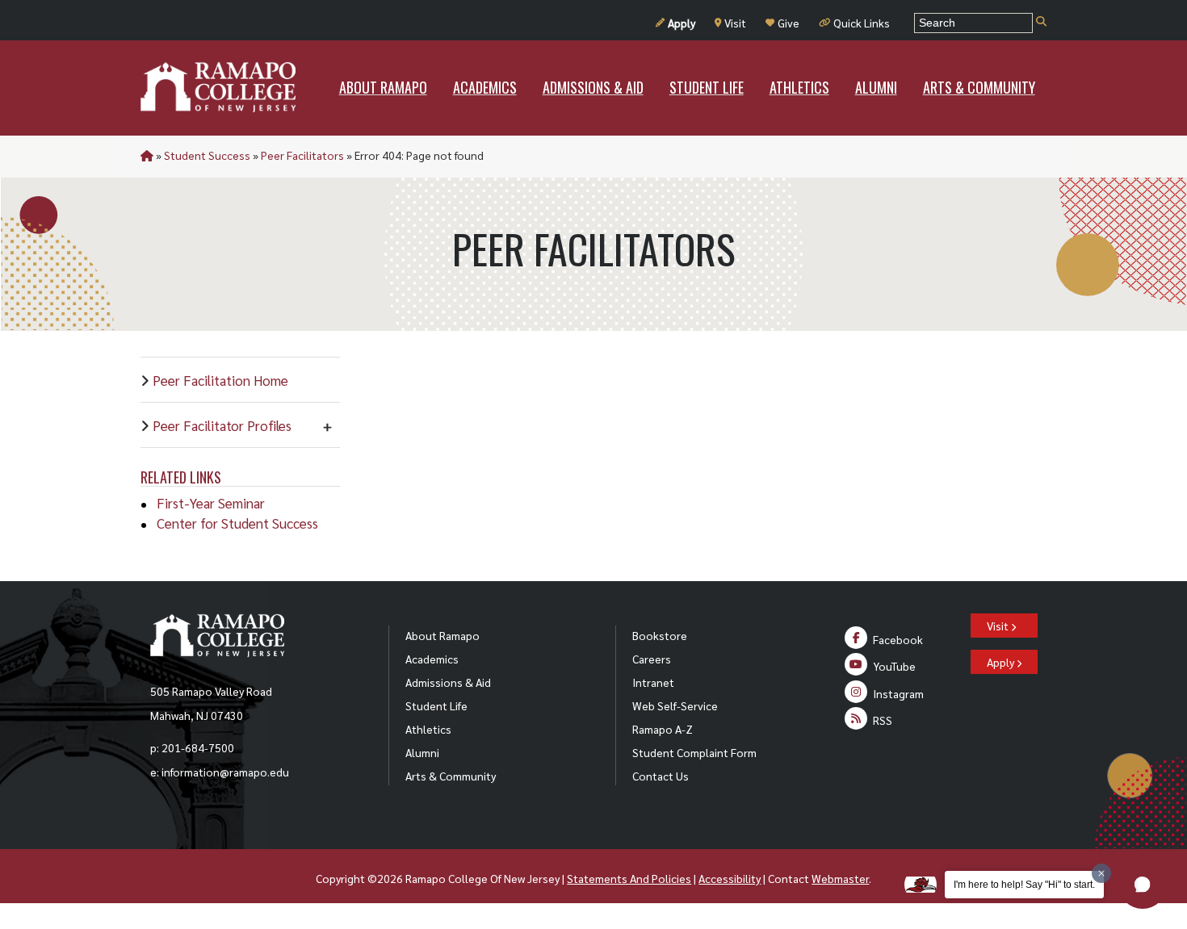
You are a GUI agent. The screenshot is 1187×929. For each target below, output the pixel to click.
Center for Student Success (237, 523)
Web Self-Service (675, 705)
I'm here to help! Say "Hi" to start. (1024, 884)
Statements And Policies (629, 878)
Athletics (428, 729)
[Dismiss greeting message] (1101, 873)
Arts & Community (450, 775)
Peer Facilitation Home (220, 380)
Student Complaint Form (694, 752)
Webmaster (840, 878)
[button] (1142, 884)
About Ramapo (442, 635)
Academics (432, 658)
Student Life (436, 705)
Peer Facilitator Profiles (222, 425)
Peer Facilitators (302, 155)
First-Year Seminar (211, 503)
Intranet (653, 682)
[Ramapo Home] (218, 87)
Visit (735, 22)
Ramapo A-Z (662, 729)
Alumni (422, 752)
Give (788, 22)
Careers (651, 658)
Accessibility (729, 878)
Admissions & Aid (448, 682)
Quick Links (861, 22)
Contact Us (660, 775)
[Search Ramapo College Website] (1041, 22)
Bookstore (659, 635)
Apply (681, 22)
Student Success (207, 155)
